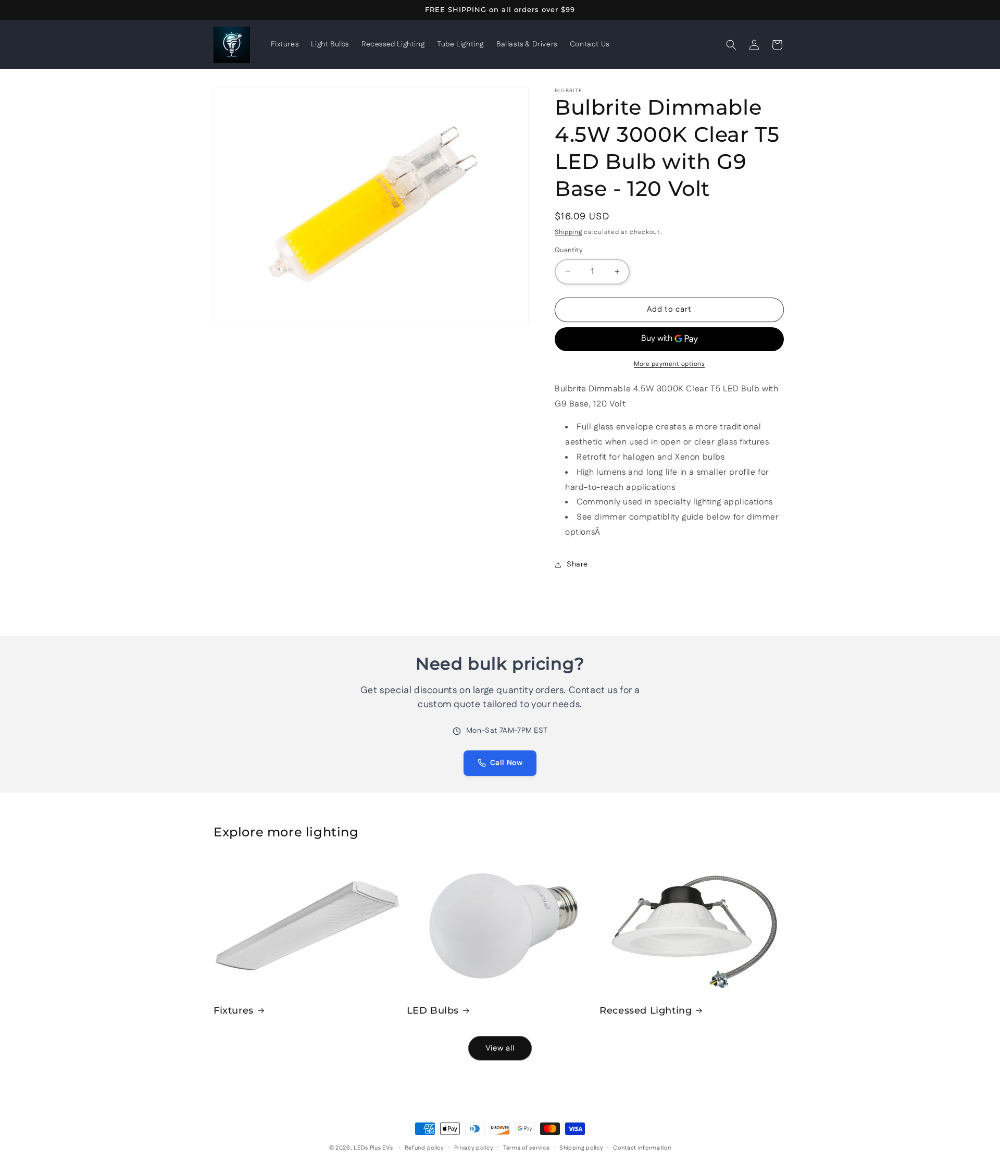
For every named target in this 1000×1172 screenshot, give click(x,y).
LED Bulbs (433, 1010)
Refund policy (424, 1147)
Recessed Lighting (645, 1010)
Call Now (506, 763)
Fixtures (234, 1010)
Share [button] (577, 564)
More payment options (669, 364)
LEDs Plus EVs (373, 1148)
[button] (731, 44)
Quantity (569, 250)
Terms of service (526, 1147)
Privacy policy (474, 1147)
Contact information (642, 1147)
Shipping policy (581, 1147)
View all (500, 1048)
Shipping (568, 232)
